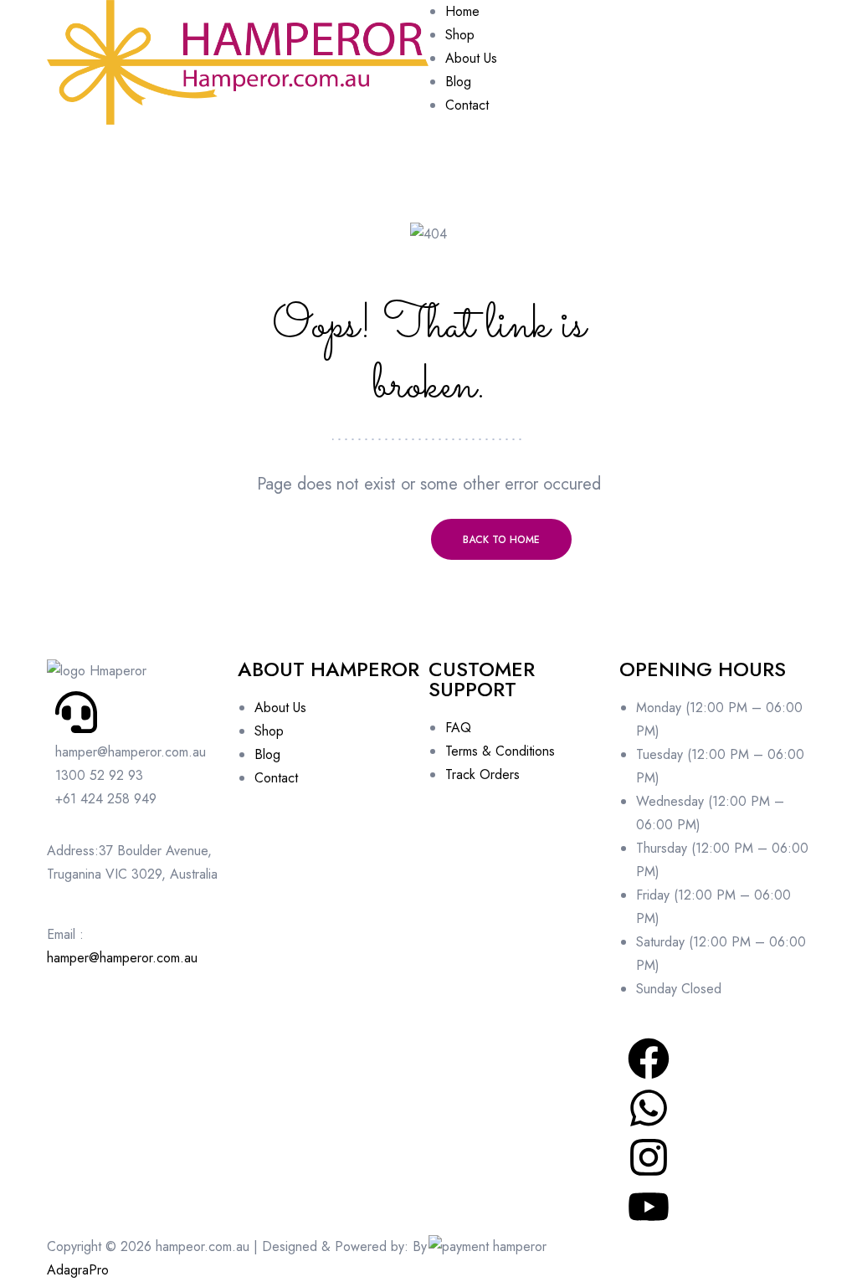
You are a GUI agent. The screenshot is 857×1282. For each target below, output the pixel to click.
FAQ (458, 727)
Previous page (355, 539)
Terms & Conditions (500, 751)
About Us (280, 707)
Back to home (501, 539)
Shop (269, 731)
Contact (276, 777)
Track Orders (482, 774)
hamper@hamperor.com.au (122, 957)
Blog (267, 754)
